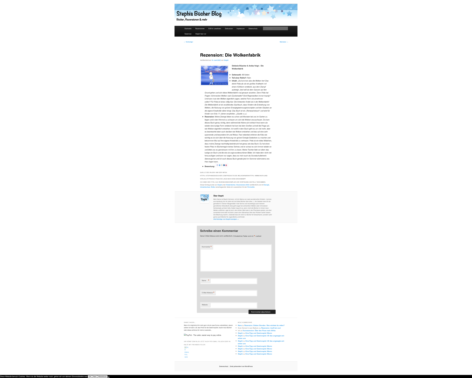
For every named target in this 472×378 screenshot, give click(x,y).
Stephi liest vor (200, 34)
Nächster (284, 42)
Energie (266, 185)
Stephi (226, 60)
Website (205, 304)
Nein (94, 377)
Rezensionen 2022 (242, 185)
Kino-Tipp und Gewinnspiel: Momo (258, 333)
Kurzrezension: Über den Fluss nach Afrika (259, 330)
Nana (240, 325)
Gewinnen (188, 34)
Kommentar (207, 247)
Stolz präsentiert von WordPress (241, 366)
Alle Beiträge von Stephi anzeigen (226, 219)
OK (90, 377)
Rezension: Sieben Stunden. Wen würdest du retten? (264, 325)
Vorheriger (188, 42)
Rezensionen (200, 28)
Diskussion (229, 28)
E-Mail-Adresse (208, 293)
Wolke (213, 187)
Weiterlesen (102, 377)
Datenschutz (253, 28)
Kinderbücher (231, 185)
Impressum (241, 28)
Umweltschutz (205, 187)
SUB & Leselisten (214, 28)
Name (205, 280)
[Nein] (109, 377)
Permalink (251, 187)
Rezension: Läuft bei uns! (271, 328)
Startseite (187, 28)
